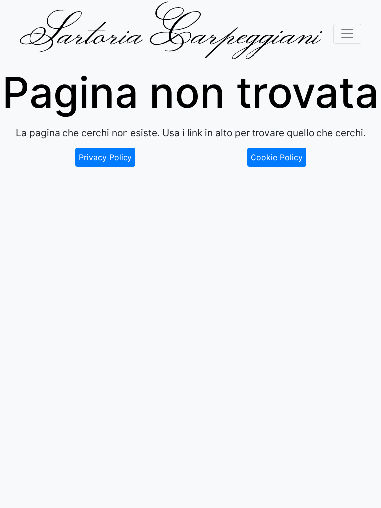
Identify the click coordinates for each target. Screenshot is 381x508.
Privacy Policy (105, 157)
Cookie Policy (277, 157)
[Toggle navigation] (347, 34)
